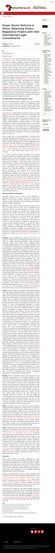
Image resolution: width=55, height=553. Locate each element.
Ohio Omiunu (47, 44)
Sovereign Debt (20, 504)
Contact (6, 542)
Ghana (21, 161)
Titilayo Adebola (48, 43)
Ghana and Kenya (27, 171)
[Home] (27, 8)
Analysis (10, 16)
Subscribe (45, 124)
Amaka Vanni (47, 54)
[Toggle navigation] (2, 13)
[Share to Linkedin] (35, 21)
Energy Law (28, 504)
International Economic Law (9, 504)
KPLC (21, 165)
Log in (52, 2)
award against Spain (31, 312)
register (11, 516)
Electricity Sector (7, 506)
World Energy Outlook (8, 60)
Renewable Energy (23, 506)
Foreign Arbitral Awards (8, 508)
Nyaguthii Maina (48, 96)
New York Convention (7, 510)
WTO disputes (33, 369)
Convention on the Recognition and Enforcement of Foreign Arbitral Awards (19, 512)
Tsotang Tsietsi (47, 60)
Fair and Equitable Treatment (21, 508)
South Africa (16, 362)
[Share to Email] (38, 21)
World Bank (9, 113)
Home (4, 16)
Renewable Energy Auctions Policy (23, 183)
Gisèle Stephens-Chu (8, 53)
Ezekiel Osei (47, 94)
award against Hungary (27, 267)
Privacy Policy (17, 542)
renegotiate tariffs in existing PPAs (20, 178)
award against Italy (28, 319)
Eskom (6, 165)
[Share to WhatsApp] (33, 21)
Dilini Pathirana (47, 70)
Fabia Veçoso (47, 95)
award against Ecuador (33, 270)
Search (45, 26)
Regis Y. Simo (47, 58)
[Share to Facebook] (29, 21)
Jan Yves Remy (48, 64)
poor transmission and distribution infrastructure (19, 477)
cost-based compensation (31, 138)
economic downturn (28, 79)
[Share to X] (31, 21)
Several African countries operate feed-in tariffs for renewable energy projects (21, 148)
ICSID (37, 421)
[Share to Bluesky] (36, 21)
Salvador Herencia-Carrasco (46, 82)
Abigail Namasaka (48, 109)
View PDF (37, 44)
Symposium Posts (15, 46)
